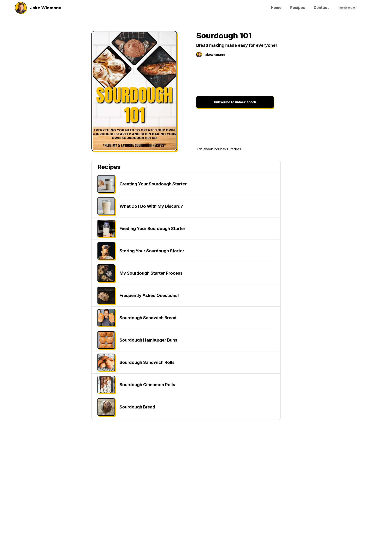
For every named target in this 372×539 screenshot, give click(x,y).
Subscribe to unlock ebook (235, 102)
